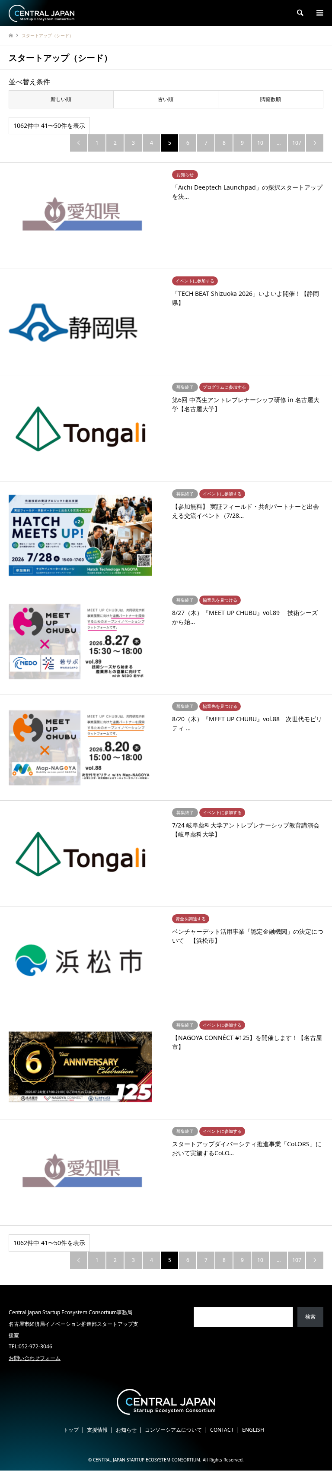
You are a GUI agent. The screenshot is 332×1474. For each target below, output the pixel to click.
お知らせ (126, 1429)
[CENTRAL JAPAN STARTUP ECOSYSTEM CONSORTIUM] (41, 12)
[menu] (319, 13)
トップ (71, 1429)
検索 (310, 1316)
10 (260, 142)
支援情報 (97, 1429)
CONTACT (222, 1429)
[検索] (300, 13)
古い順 (165, 99)
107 (296, 142)
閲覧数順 (270, 99)
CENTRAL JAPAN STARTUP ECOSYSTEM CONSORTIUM (146, 1460)
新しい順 (61, 99)
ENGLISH (253, 1429)
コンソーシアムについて (173, 1429)
